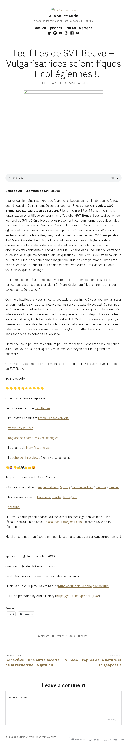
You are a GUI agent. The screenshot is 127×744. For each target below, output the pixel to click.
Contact (70, 28)
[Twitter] (77, 32)
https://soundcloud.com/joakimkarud (83, 586)
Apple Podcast (48, 487)
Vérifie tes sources (20, 428)
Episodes (55, 28)
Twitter (56, 497)
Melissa (45, 83)
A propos (85, 28)
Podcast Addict (82, 487)
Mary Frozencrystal (39, 448)
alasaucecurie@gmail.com (64, 522)
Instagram (70, 497)
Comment (111, 719)
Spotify (65, 487)
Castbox (101, 487)
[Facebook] (72, 32)
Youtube (14, 507)
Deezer (114, 487)
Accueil (40, 28)
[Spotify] (55, 32)
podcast (85, 83)
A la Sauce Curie (63, 15)
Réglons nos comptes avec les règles (33, 438)
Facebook (43, 497)
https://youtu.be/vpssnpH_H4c (77, 596)
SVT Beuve (42, 408)
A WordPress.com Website (41, 737)
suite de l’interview (25, 457)
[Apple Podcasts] (49, 32)
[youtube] (61, 32)
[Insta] (66, 32)
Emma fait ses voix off (53, 418)
